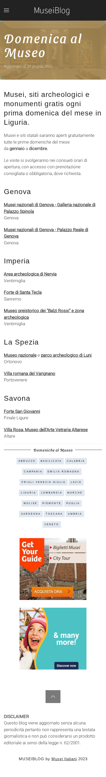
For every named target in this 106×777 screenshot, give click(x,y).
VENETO (52, 524)
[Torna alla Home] (53, 10)
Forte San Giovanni (22, 411)
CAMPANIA (33, 471)
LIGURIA (28, 492)
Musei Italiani (64, 759)
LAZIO (76, 482)
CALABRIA (76, 461)
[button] (6, 10)
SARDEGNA (31, 514)
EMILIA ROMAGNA (64, 471)
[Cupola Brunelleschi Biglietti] (53, 568)
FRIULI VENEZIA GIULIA (44, 482)
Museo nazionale (20, 355)
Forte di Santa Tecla (23, 292)
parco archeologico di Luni (66, 355)
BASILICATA (51, 461)
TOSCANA (54, 514)
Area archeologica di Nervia (30, 274)
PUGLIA (73, 503)
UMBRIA (75, 514)
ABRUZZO (27, 461)
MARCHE (75, 492)
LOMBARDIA (51, 492)
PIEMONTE (51, 503)
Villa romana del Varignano (29, 373)
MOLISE (30, 503)
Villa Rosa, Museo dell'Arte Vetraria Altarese (46, 429)
